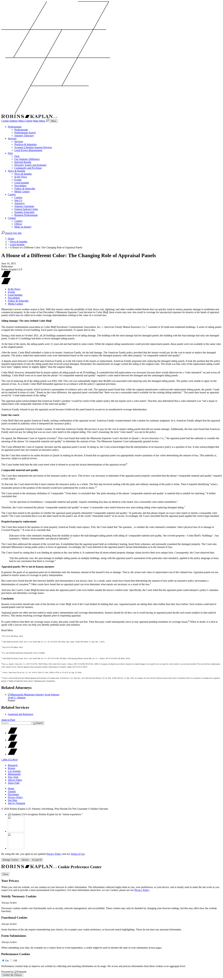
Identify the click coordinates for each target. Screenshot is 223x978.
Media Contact (22, 191)
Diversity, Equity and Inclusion (30, 165)
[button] (6, 283)
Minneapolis (14, 774)
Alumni (12, 791)
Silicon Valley (15, 780)
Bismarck (13, 765)
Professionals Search (25, 132)
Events (17, 179)
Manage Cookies (10, 860)
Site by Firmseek (16, 803)
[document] (111, 921)
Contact (12, 218)
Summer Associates (24, 212)
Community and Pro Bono (28, 168)
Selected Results (22, 162)
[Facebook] (12, 740)
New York (13, 777)
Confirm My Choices (12, 975)
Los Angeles (14, 771)
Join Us (18, 200)
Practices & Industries (25, 144)
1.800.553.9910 (9, 759)
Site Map (12, 800)
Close (5, 874)
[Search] (48, 120)
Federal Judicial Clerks (26, 209)
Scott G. (16, 697)
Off (15, 960)
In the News (20, 176)
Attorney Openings (24, 206)
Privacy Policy (15, 797)
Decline (25, 860)
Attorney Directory (24, 135)
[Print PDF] (6, 276)
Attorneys (19, 203)
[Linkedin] (12, 747)
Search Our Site (13, 233)
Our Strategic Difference (27, 159)
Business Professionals (26, 215)
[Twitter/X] (12, 733)
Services (12, 138)
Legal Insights (21, 182)
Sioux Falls (13, 783)
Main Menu (39, 120)
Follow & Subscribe (24, 188)
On (7, 960)
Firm (10, 153)
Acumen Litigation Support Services (33, 147)
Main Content (25, 120)
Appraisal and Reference (20, 714)
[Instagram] (12, 754)
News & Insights (16, 170)
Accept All (37, 860)
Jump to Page (8, 719)
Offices (18, 223)
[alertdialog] (111, 921)
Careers (12, 194)
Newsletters (20, 185)
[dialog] (111, 857)
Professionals (14, 126)
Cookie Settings (9, 120)
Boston (11, 768)
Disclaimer (13, 794)
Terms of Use (78, 854)
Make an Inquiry (23, 226)
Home (11, 238)
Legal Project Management (28, 150)
